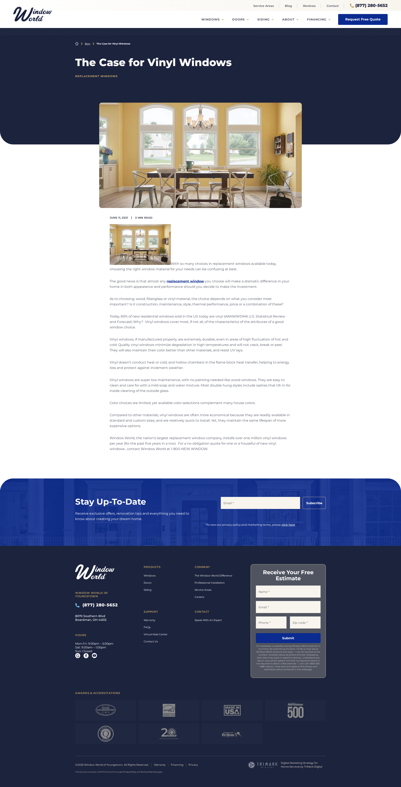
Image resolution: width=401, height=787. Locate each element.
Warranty (149, 620)
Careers (199, 596)
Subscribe (314, 503)
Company (202, 567)
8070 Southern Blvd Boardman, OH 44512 (91, 618)
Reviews (309, 6)
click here (288, 524)
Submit (288, 638)
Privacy (193, 764)
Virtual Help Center (156, 634)
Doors (238, 19)
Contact (333, 6)
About (288, 19)
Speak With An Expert (208, 620)
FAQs (147, 627)
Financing (316, 19)
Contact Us (151, 641)
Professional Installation (210, 582)
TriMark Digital (313, 766)
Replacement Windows (96, 76)
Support (151, 611)
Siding (263, 19)
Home (77, 43)
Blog (288, 6)
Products (152, 567)
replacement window (185, 281)
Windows (210, 19)
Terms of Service (149, 772)
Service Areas (263, 6)
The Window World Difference (213, 575)
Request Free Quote (363, 19)
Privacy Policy (129, 772)
